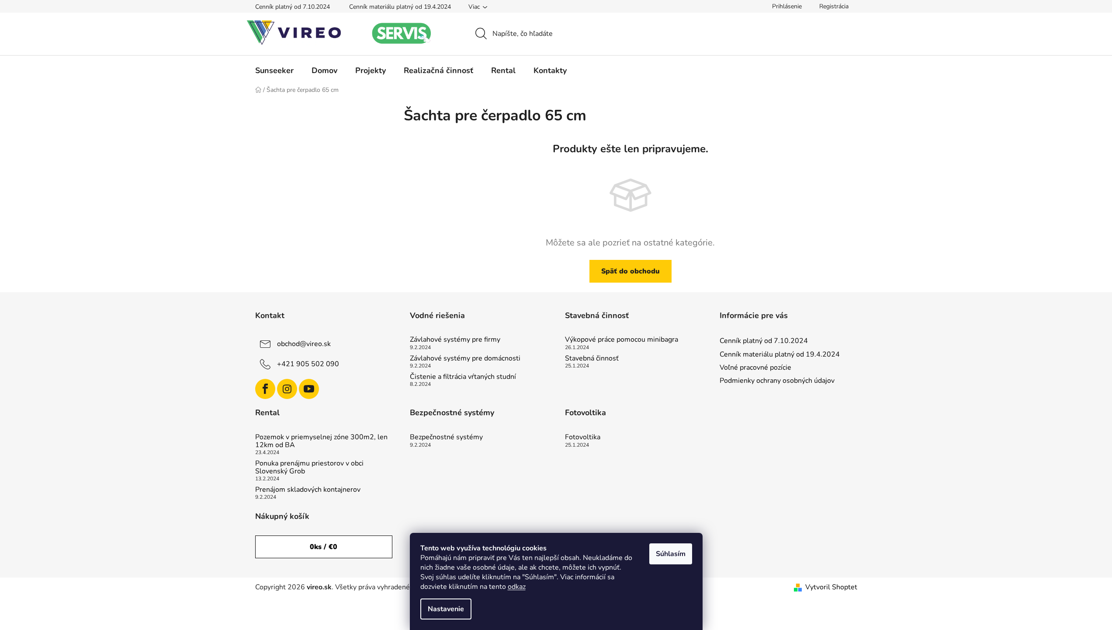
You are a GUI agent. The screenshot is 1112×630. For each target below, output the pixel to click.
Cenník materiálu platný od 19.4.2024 (400, 7)
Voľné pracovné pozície (755, 367)
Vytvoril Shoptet (831, 587)
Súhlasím (671, 554)
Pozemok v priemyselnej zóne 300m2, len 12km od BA (321, 441)
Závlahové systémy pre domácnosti (465, 359)
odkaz (517, 587)
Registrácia (834, 6)
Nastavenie (446, 609)
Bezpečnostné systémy (446, 437)
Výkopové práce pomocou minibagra (621, 340)
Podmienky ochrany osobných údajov (777, 380)
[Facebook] (265, 389)
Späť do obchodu (630, 271)
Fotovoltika (582, 437)
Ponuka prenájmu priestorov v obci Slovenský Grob (309, 467)
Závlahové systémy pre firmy (455, 340)
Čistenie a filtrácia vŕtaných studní (463, 377)
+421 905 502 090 (308, 364)
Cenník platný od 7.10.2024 (292, 7)
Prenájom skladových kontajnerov (307, 490)
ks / (323, 547)
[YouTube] (309, 389)
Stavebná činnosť (592, 359)
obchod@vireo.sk (304, 344)
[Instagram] (287, 389)
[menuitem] (274, 70)
